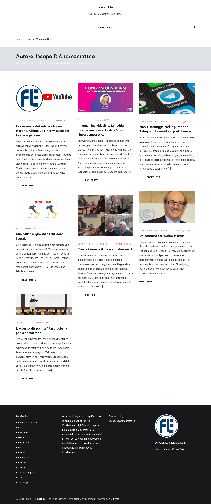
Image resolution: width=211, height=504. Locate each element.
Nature (21, 447)
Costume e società (25, 121)
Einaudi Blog (106, 7)
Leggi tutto (29, 185)
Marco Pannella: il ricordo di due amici (105, 249)
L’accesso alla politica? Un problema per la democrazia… (41, 331)
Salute (21, 467)
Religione (22, 462)
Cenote (78, 499)
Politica (81, 120)
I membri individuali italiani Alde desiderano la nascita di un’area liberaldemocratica (101, 130)
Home (101, 27)
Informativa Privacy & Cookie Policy (170, 449)
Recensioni (23, 457)
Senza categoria (26, 472)
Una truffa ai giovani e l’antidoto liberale (39, 236)
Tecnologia (23, 482)
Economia (23, 432)
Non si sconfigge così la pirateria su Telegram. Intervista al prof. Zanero (165, 129)
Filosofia (22, 437)
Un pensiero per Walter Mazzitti (162, 236)
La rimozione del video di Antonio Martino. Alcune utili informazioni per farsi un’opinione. (42, 131)
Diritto (41, 121)
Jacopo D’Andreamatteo (122, 420)
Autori (110, 27)
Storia (21, 477)
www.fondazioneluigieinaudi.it (171, 442)
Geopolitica (23, 442)
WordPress (114, 499)
